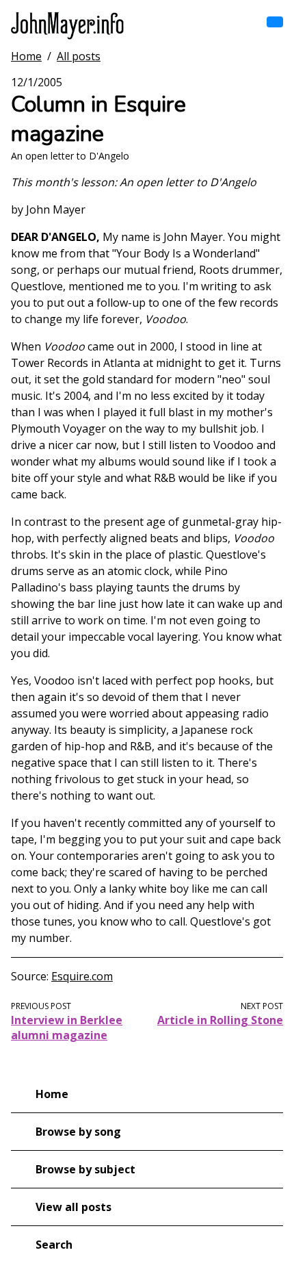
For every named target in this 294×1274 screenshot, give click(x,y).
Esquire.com (82, 976)
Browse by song (78, 1131)
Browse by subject (85, 1169)
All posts (79, 56)
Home (26, 56)
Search (54, 1244)
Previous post (41, 1006)
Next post (262, 1006)
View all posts (73, 1206)
